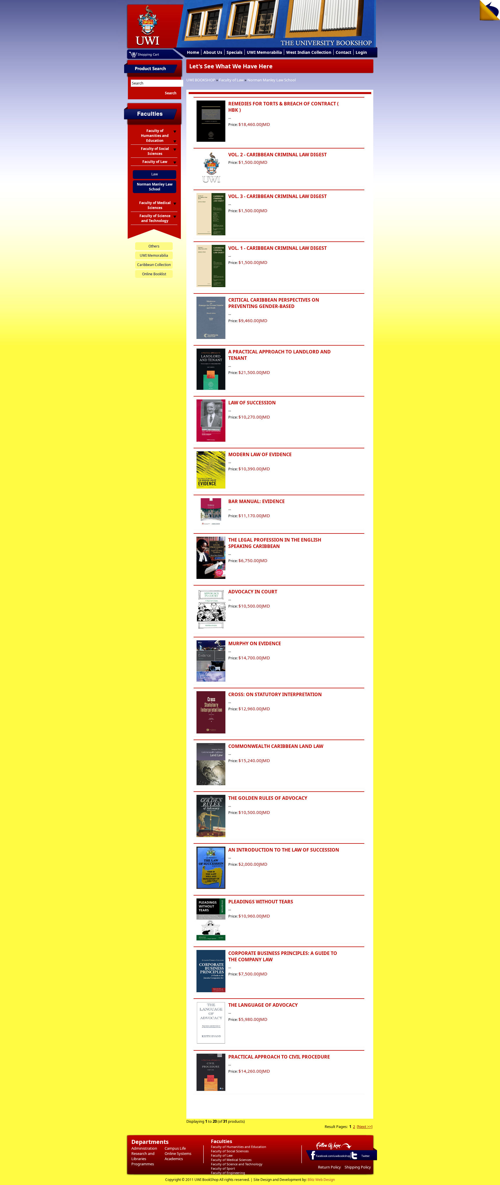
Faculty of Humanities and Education (238, 1146)
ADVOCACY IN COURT (252, 591)
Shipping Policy (358, 1167)
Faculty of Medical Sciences (231, 1160)
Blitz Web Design (321, 1179)
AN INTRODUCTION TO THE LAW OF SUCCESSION (283, 850)
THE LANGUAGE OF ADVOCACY (263, 1005)
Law (154, 174)
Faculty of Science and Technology (236, 1164)
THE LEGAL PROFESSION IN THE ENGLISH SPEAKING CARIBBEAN (274, 543)
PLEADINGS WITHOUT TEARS (260, 901)
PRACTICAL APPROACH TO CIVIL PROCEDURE (279, 1057)
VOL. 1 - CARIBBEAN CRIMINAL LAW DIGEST (277, 248)
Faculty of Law (231, 79)
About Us (212, 52)
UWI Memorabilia (264, 52)
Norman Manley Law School (271, 79)
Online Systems (178, 1153)
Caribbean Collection (154, 264)
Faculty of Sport (223, 1168)
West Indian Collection (308, 52)
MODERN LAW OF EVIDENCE (260, 454)
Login (361, 52)
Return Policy (329, 1167)
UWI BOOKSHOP (200, 79)
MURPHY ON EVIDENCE (254, 643)
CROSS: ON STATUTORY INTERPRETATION (275, 694)
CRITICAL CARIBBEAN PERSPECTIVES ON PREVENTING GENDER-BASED (273, 303)
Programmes (142, 1163)
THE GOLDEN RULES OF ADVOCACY (267, 798)
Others (153, 246)
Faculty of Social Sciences (230, 1151)
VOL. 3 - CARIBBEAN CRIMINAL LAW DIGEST (277, 196)
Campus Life (175, 1148)
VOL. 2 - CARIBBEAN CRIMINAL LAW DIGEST (277, 154)
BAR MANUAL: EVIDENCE (256, 501)
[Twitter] (354, 1159)
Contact (343, 52)
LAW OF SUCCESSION (252, 402)
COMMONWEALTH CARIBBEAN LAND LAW (275, 746)
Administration (144, 1148)
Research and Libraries (143, 1156)
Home (193, 52)
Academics (174, 1158)
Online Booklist (154, 274)
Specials (234, 52)
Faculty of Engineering (228, 1173)
